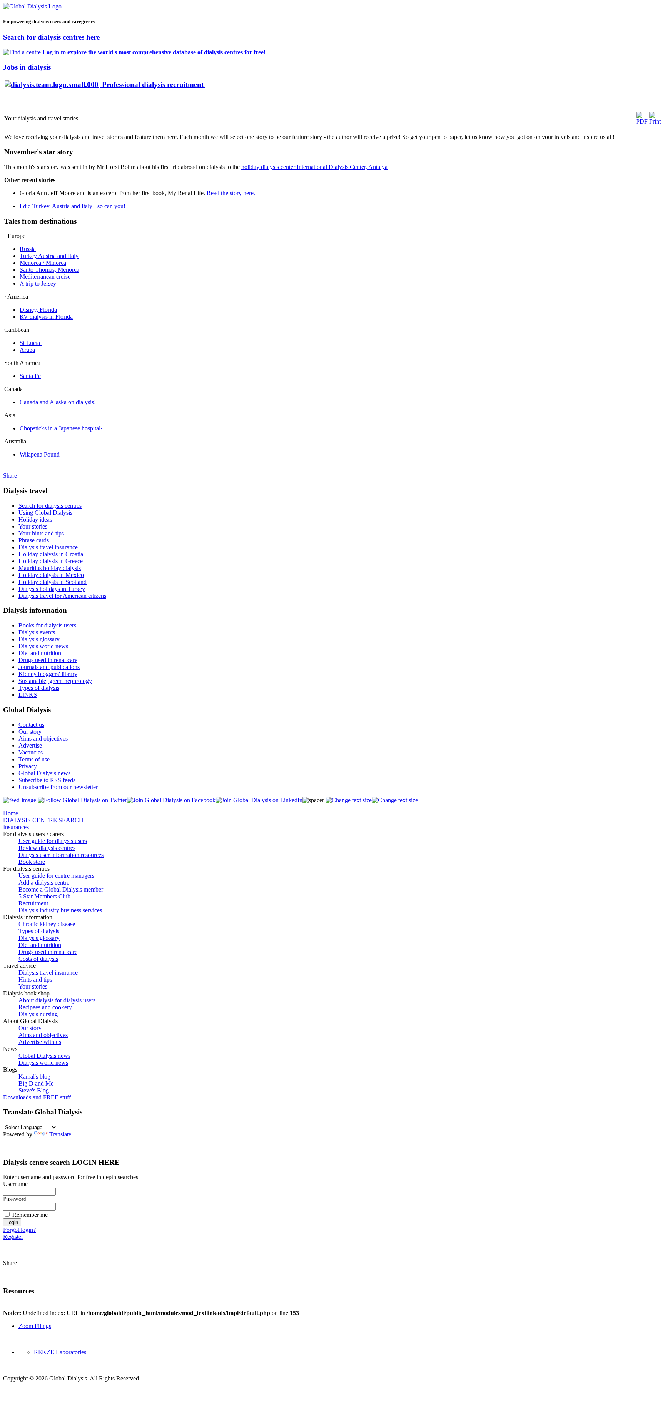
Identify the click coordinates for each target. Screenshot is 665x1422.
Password (15, 1199)
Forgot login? (19, 1229)
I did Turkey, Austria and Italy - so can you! (72, 206)
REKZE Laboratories (60, 1352)
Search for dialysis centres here (51, 37)
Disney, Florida (38, 309)
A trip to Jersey (38, 283)
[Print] (655, 121)
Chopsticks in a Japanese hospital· (61, 428)
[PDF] (642, 121)
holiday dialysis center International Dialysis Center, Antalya (314, 167)
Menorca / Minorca (43, 262)
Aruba (27, 349)
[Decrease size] (395, 800)
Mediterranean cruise (45, 276)
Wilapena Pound (40, 454)
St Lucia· (31, 343)
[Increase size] (349, 800)
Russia (28, 249)
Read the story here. (231, 193)
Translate (60, 1134)
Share (10, 475)
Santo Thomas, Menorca (49, 269)
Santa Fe (30, 376)
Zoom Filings (34, 1326)
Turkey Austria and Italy (49, 256)
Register (13, 1236)
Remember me (30, 1214)
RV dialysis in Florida (46, 316)
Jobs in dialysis (27, 67)
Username (15, 1184)
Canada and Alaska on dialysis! (58, 402)
